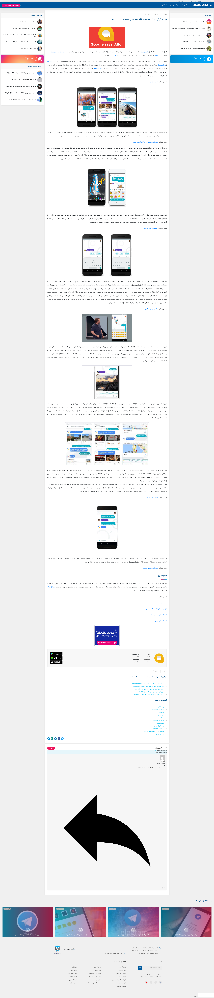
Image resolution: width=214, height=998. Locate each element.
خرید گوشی (161, 715)
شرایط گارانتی (97, 967)
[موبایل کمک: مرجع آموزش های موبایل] (200, 5)
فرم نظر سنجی (73, 980)
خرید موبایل (163, 603)
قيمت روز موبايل (160, 734)
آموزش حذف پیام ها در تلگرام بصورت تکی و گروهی (28, 935)
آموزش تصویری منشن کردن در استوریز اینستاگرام (193, 22)
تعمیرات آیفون (73, 983)
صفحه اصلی (187, 5)
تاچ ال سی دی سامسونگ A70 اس (156, 609)
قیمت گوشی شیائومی (159, 721)
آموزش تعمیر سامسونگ (95, 977)
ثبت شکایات (122, 970)
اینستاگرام (183, 1)
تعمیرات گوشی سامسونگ (94, 983)
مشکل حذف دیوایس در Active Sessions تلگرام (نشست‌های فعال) (188, 28)
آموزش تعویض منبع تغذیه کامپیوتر (28, 22)
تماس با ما (162, 5)
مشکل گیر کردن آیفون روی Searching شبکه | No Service (149, 695)
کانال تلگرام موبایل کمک (198, 59)
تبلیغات (173, 1)
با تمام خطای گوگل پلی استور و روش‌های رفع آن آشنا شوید (150, 689)
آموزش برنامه (147, 15)
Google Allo (145, 52)
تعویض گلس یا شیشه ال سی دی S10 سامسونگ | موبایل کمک (21, 86)
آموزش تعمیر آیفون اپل (95, 973)
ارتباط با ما (74, 970)
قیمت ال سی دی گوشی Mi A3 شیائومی (154, 731)
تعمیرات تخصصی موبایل (34, 66)
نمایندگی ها (122, 967)
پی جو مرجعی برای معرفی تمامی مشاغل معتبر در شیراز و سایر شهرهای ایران (19, 35)
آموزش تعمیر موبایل (120, 973)
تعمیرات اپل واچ (121, 986)
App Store (158, 55)
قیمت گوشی (161, 707)
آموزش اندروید (193, 1)
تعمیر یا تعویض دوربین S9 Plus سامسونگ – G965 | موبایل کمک (20, 93)
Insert (196, 997)
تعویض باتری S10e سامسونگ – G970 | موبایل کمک (23, 80)
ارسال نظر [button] (51, 748)
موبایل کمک (155, 671)
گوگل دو (49, 61)
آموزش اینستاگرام (121, 977)
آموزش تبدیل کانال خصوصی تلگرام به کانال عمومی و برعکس (133, 935)
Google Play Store (57, 52)
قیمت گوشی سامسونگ (158, 710)
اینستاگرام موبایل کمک (30, 59)
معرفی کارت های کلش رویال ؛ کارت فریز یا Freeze (152, 692)
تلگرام (188, 1)
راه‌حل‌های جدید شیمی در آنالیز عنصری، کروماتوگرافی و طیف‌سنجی (20, 42)
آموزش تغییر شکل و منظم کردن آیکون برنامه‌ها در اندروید (80, 935)
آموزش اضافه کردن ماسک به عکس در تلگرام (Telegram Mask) (148, 684)
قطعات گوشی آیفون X (160, 621)
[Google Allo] (56, 658)
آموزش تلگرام (73, 977)
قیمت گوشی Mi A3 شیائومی (157, 729)
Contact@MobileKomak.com (113, 954)
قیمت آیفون (161, 712)
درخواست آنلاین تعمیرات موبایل (11, 6)
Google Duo (162, 65)
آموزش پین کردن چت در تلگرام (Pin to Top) (186, 935)
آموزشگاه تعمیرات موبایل (119, 980)
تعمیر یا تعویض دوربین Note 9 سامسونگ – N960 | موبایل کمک (20, 73)
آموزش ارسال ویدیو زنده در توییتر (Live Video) (193, 42)
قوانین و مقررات (72, 973)
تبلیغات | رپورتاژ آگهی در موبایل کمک (174, 5)
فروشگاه (74, 967)
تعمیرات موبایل (160, 718)
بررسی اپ (178, 1)
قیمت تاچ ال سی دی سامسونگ (156, 726)
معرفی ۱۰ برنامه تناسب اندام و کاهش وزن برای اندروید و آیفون (149, 686)
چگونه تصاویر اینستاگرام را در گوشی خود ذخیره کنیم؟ (192, 35)
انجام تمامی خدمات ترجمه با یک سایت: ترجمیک (24, 28)
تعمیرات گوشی (161, 723)
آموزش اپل (200, 1)
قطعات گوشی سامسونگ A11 (158, 615)
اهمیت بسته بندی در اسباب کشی (28, 49)
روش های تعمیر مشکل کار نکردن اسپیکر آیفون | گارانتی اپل (22, 100)
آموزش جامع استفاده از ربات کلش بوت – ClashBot (192, 49)
